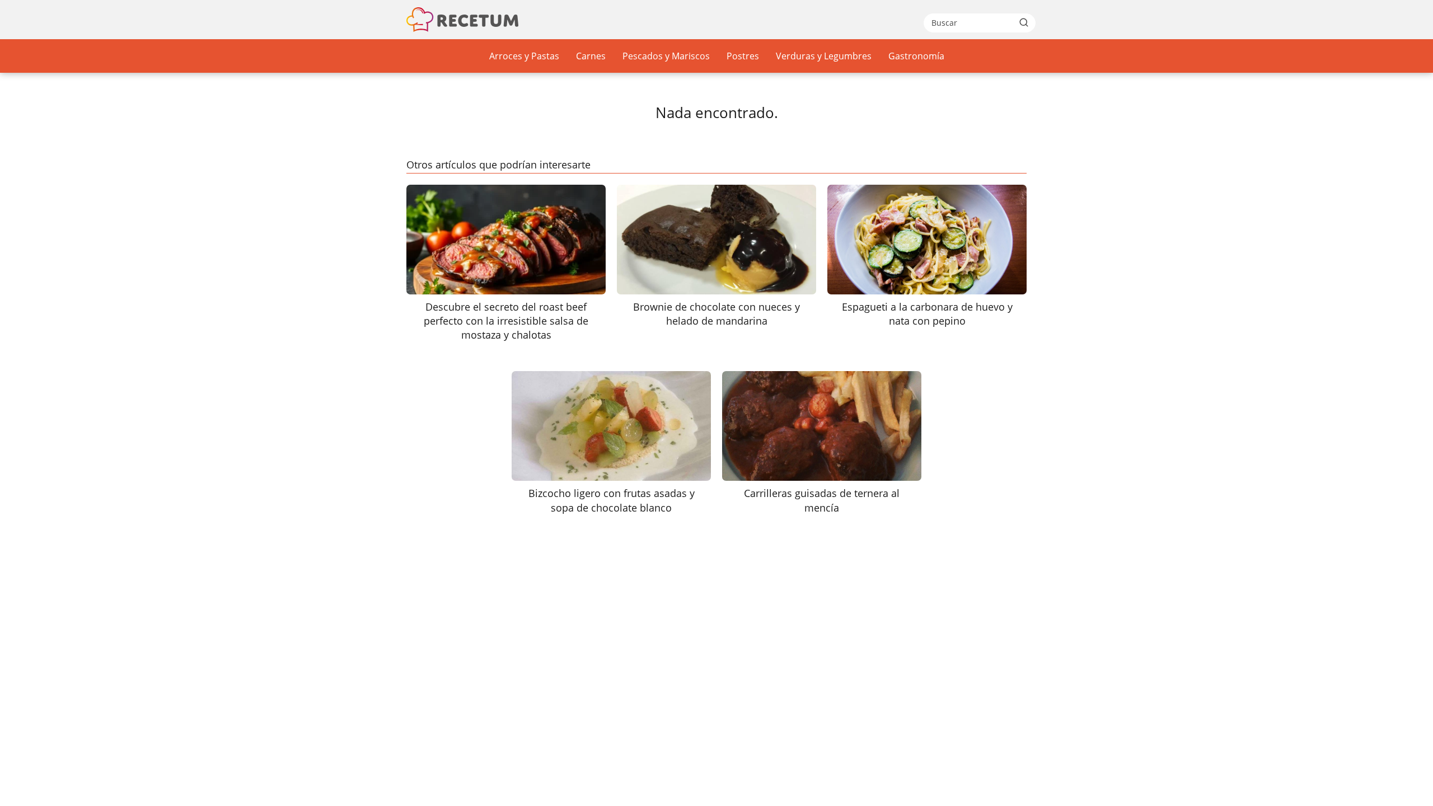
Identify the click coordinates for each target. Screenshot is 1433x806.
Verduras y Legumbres (824, 56)
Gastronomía (916, 56)
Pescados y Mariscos (666, 56)
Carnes (591, 56)
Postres (743, 56)
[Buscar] (1024, 22)
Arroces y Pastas (524, 56)
